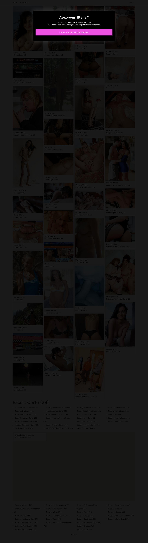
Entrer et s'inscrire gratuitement (74, 32)
